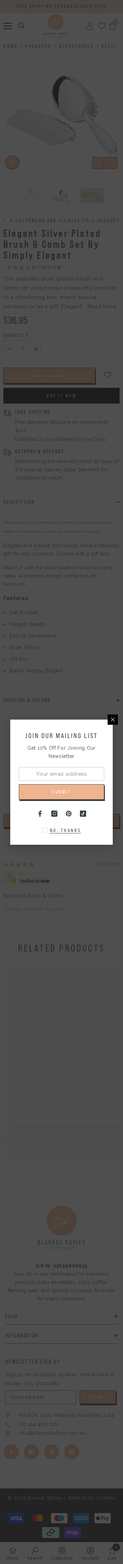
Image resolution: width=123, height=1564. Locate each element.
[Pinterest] (69, 813)
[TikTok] (83, 813)
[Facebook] (40, 813)
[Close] (113, 719)
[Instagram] (54, 813)
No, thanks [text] (65, 830)
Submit (61, 791)
